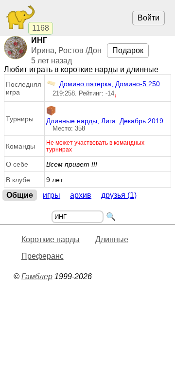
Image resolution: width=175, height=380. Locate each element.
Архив (80, 195)
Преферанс (42, 256)
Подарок (127, 50)
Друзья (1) (119, 195)
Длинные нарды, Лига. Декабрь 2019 (104, 121)
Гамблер (36, 276)
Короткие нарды (50, 239)
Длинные (111, 239)
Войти (148, 18)
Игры (51, 195)
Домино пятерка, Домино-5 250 (109, 84)
